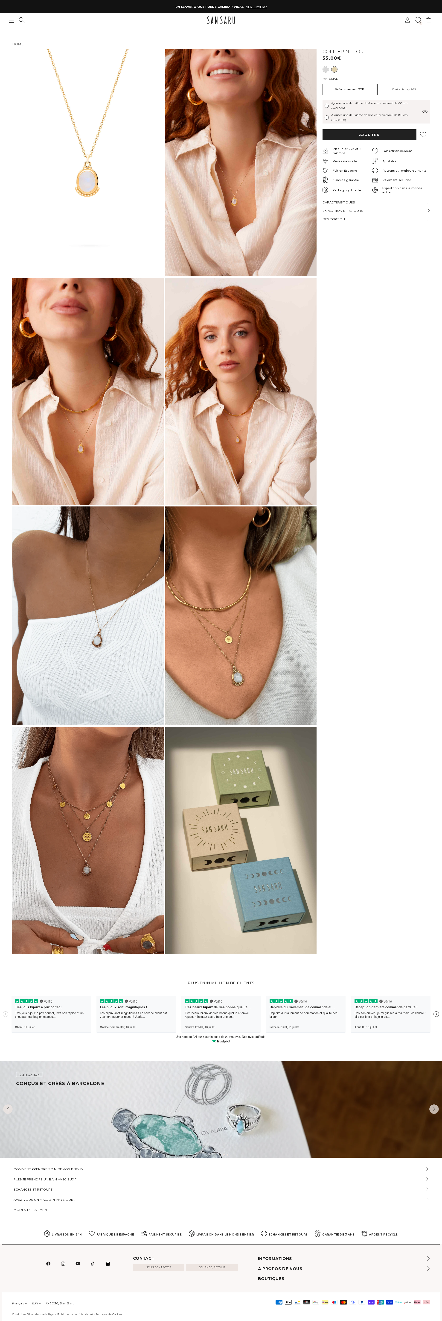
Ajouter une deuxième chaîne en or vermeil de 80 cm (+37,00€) (369, 117)
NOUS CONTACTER (159, 1267)
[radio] (326, 69)
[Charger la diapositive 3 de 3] (227, 1154)
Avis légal (48, 1314)
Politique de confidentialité (75, 1314)
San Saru (67, 1303)
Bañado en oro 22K (349, 89)
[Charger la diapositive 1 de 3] (220, 1154)
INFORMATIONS (275, 1258)
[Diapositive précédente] (8, 1109)
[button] (22, 20)
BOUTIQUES (271, 1278)
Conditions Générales (26, 1314)
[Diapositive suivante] (434, 1109)
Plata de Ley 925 (404, 89)
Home (18, 44)
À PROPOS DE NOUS (280, 1268)
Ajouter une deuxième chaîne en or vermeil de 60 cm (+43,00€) (369, 105)
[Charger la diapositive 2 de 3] (224, 1154)
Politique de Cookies (109, 1314)
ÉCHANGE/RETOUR (212, 1267)
